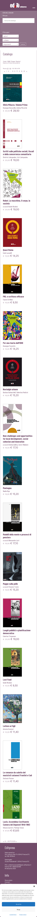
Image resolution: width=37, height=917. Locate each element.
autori (11, 36)
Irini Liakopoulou (22, 157)
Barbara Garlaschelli (9, 392)
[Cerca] (4, 27)
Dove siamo (8, 880)
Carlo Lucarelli (7, 253)
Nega (18, 909)
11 (19, 71)
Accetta (18, 904)
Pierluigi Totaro (19, 827)
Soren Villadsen (23, 444)
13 (24, 71)
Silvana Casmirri (8, 827)
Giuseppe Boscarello (9, 108)
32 (7, 68)
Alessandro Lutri (14, 540)
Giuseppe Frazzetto (9, 346)
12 (21, 71)
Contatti (7, 882)
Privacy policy (22, 914)
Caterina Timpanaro (9, 636)
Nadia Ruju (6, 491)
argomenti (11, 44)
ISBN (8, 61)
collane (11, 40)
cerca (23, 44)
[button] (34, 886)
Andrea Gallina (13, 444)
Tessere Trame (14, 587)
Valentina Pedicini (22, 392)
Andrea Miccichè (22, 108)
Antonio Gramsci (8, 729)
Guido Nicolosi (13, 206)
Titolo (4, 61)
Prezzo (13, 61)
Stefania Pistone (8, 778)
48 (10, 68)
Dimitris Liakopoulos (9, 157)
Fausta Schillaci (8, 299)
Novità (18, 61)
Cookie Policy (13, 914)
